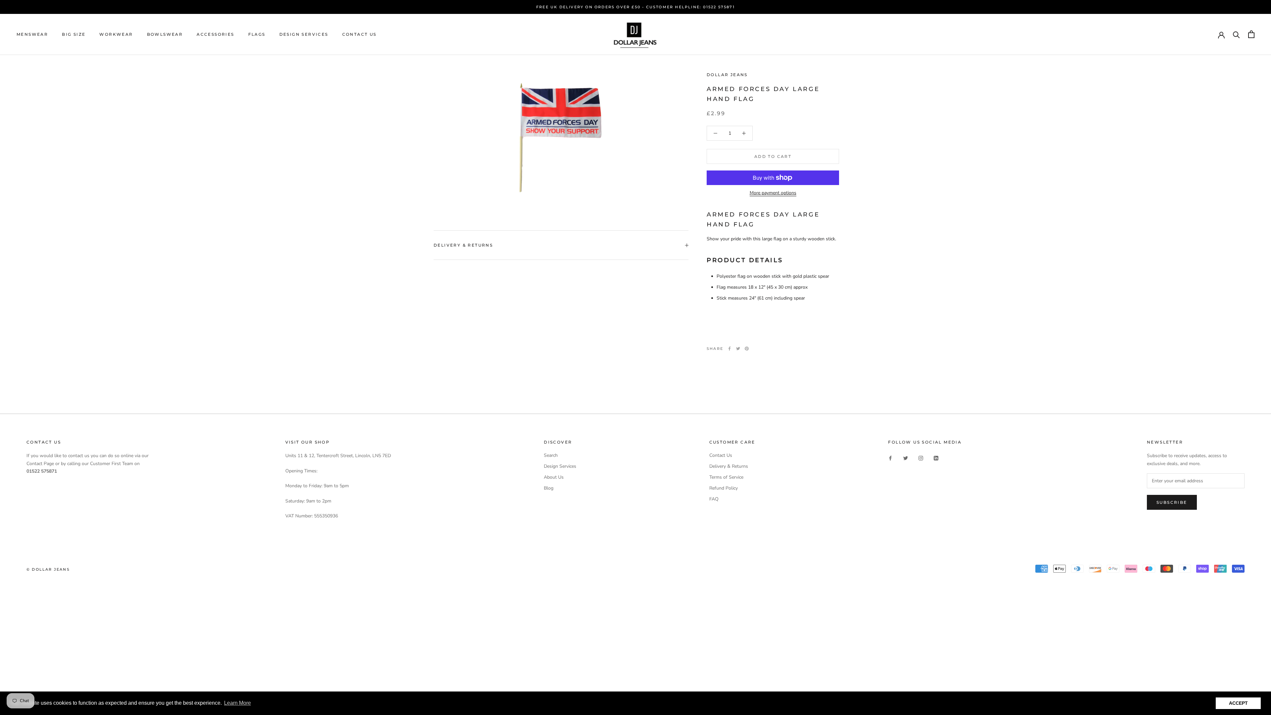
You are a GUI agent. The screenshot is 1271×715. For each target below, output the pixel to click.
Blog (548, 488)
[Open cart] (1251, 34)
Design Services (303, 34)
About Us (554, 477)
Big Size (73, 34)
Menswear (32, 34)
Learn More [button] (237, 703)
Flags (256, 34)
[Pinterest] (747, 349)
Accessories (215, 34)
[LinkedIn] (936, 457)
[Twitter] (738, 349)
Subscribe (1171, 502)
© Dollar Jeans (48, 569)
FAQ (714, 499)
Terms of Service (726, 477)
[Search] (1236, 34)
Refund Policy (723, 488)
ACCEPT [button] (1238, 703)
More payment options (773, 193)
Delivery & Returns (463, 245)
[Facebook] (729, 349)
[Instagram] (920, 457)
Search (551, 455)
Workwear (116, 34)
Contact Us (359, 34)
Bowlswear (165, 34)
